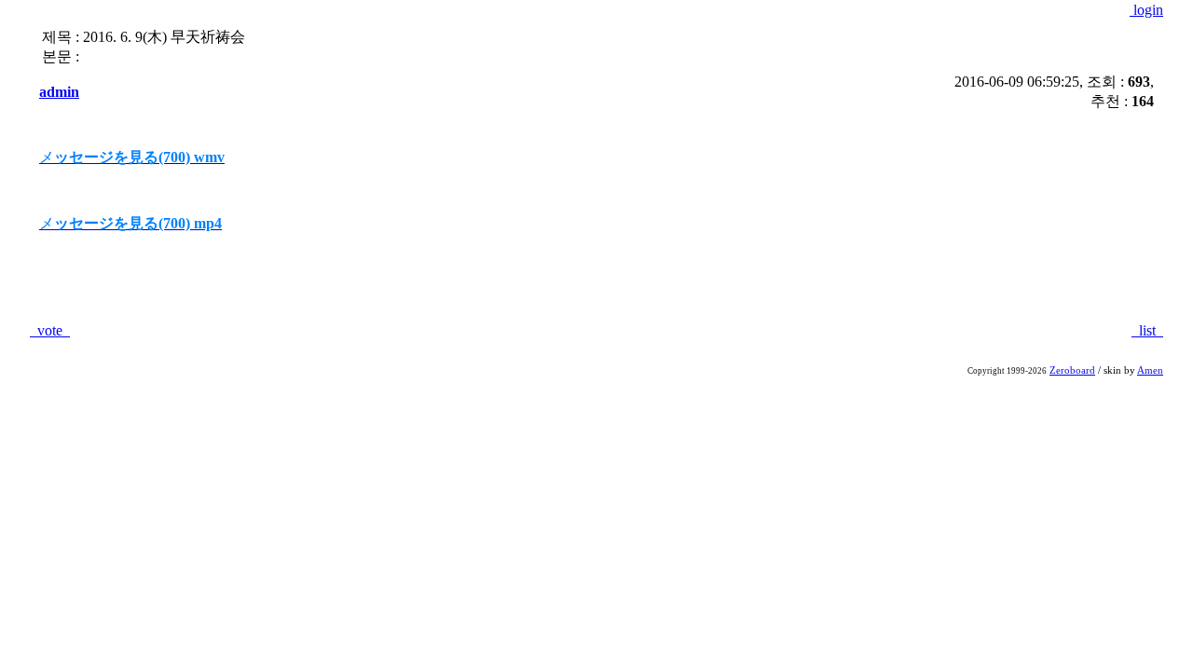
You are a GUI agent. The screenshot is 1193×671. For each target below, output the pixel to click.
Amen (1150, 370)
